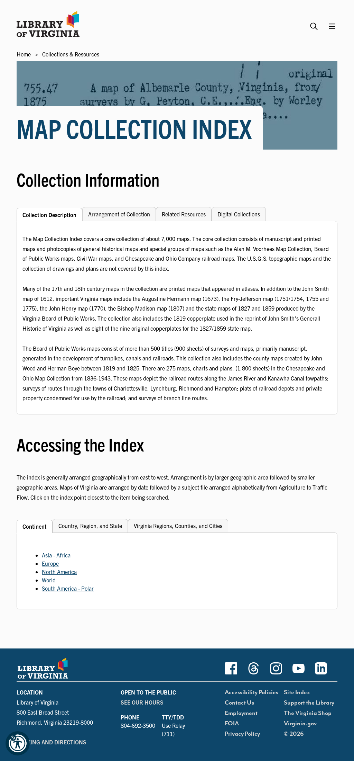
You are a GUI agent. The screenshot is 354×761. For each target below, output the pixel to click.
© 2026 (294, 734)
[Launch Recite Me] (18, 743)
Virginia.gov (300, 723)
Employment (241, 713)
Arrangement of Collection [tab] (119, 214)
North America (59, 571)
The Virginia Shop (308, 713)
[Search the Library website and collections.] (314, 23)
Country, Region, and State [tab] (90, 525)
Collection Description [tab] (49, 214)
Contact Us (239, 702)
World (49, 579)
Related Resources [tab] (184, 214)
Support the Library (309, 702)
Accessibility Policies (251, 692)
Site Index (297, 692)
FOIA (232, 723)
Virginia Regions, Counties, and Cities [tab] (178, 525)
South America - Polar (68, 588)
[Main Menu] (332, 26)
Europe (50, 563)
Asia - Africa (56, 555)
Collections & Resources (70, 54)
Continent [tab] (34, 526)
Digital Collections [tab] (238, 214)
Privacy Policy (242, 734)
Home (24, 54)
